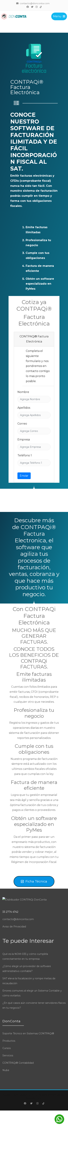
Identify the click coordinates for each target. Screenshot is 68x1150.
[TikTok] (41, 6)
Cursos (6, 1048)
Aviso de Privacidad (14, 926)
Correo (22, 423)
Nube (5, 1070)
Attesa (6, 1094)
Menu (57, 16)
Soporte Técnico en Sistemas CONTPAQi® (28, 1033)
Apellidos (23, 407)
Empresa (23, 439)
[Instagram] (36, 6)
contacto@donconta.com (18, 919)
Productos (8, 1040)
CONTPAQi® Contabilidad (18, 1062)
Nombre (23, 392)
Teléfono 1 (24, 455)
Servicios (7, 1055)
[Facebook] (27, 6)
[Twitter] (32, 6)
